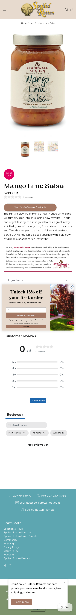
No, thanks (26, 326)
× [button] (65, 582)
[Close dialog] (71, 286)
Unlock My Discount (26, 315)
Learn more (21, 602)
